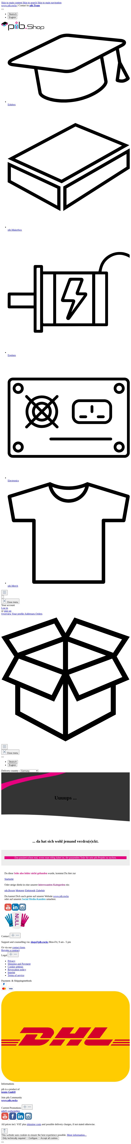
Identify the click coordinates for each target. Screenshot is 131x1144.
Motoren (20, 890)
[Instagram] (28, 1119)
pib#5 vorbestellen (10, 1111)
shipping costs (34, 1124)
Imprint (11, 972)
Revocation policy (17, 969)
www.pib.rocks (9, 5)
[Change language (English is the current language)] (2, 9)
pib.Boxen (9, 890)
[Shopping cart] (65, 742)
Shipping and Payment (19, 964)
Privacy (11, 961)
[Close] (2, 1142)
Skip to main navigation (50, 2)
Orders (38, 613)
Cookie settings (15, 966)
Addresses (29, 613)
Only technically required (14, 1138)
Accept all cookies (49, 1138)
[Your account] (2, 597)
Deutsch (13, 14)
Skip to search (30, 2)
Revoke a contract (10, 950)
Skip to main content (12, 2)
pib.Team (35, 5)
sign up (7, 611)
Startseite (9, 879)
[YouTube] (8, 909)
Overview (6, 613)
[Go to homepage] (22, 29)
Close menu (12, 602)
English (12, 17)
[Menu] (4, 592)
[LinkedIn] (15, 909)
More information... (77, 1135)
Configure (33, 1138)
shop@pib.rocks (39, 942)
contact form (18, 947)
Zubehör (40, 890)
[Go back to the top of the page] (4, 1131)
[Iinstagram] (22, 909)
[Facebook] (13, 1119)
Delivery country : (10, 770)
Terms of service (16, 975)
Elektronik (30, 890)
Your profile (18, 613)
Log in (4, 608)
